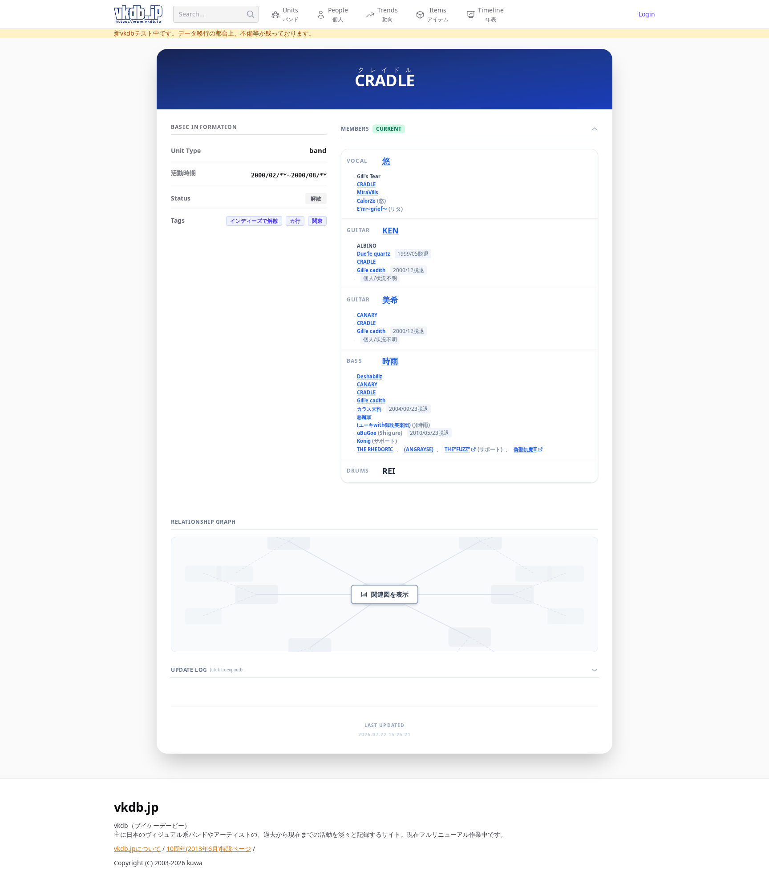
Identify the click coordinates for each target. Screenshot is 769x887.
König (364, 440)
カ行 (295, 221)
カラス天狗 (369, 408)
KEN (390, 230)
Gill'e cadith (371, 270)
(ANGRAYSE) (418, 449)
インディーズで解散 (254, 221)
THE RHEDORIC (375, 449)
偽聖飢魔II (527, 450)
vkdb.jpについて (137, 848)
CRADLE (366, 184)
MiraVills (367, 192)
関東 (317, 221)
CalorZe (366, 200)
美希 (390, 299)
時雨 (390, 361)
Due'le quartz (373, 253)
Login (647, 14)
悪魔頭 (364, 416)
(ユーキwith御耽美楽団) (384, 424)
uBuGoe (366, 432)
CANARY (367, 315)
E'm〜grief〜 (372, 208)
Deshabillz (369, 376)
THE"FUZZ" (458, 450)
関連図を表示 (390, 594)
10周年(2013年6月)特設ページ (208, 848)
